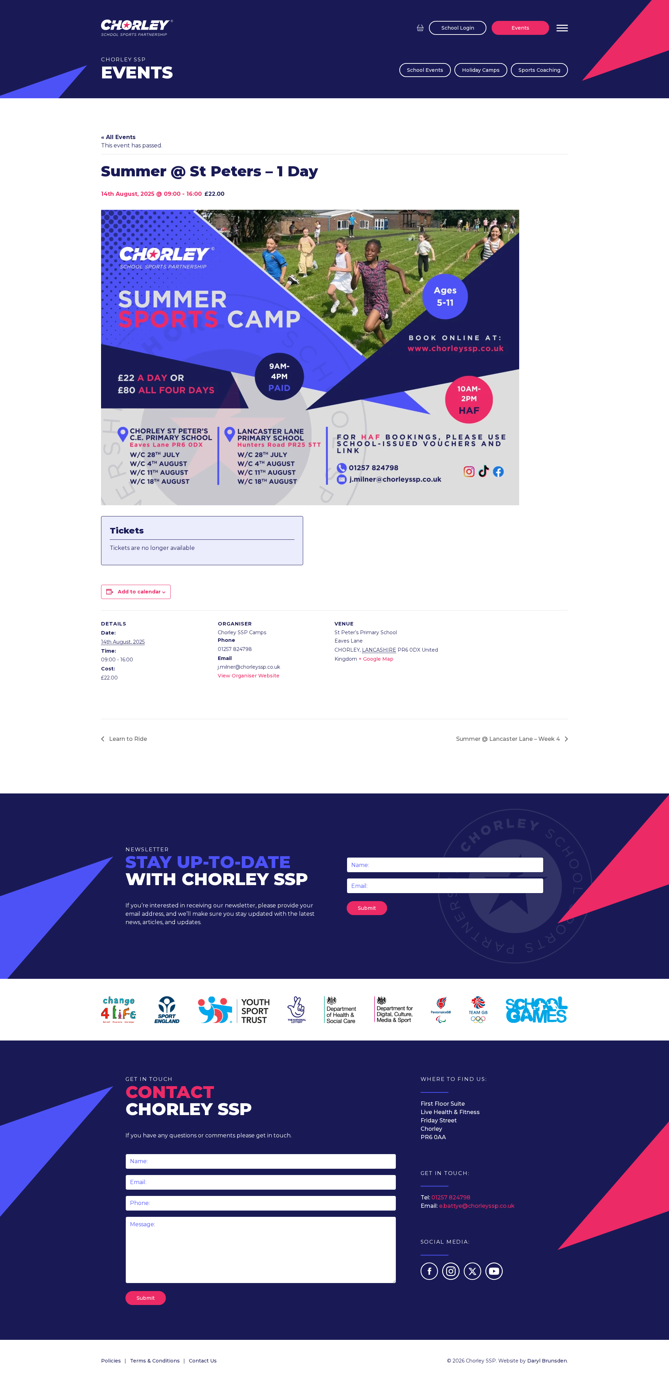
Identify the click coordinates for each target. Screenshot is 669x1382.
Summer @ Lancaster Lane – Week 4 (508, 739)
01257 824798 (450, 1197)
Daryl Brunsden (547, 1361)
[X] (473, 1278)
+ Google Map (376, 659)
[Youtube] (494, 1278)
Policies (111, 1361)
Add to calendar (139, 592)
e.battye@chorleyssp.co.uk (477, 1206)
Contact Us (203, 1361)
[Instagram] (451, 1278)
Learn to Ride (127, 739)
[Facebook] (430, 1278)
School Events (425, 70)
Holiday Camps (481, 70)
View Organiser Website (248, 676)
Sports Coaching (539, 70)
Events (520, 28)
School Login (457, 28)
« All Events (118, 137)
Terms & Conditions (155, 1361)
